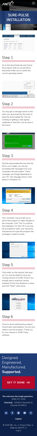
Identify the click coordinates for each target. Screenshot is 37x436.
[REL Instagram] (31, 413)
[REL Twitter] (18, 413)
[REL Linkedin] (6, 413)
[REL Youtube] (25, 413)
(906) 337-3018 (18, 399)
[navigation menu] (32, 3)
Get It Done (16, 382)
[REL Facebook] (12, 413)
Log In (18, 430)
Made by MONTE (17, 428)
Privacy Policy (25, 425)
